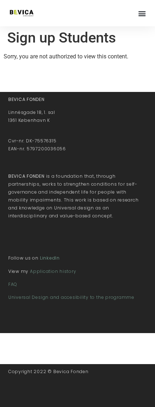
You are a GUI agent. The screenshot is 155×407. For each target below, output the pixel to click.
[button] (142, 13)
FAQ (12, 284)
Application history (53, 271)
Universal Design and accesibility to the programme (71, 297)
